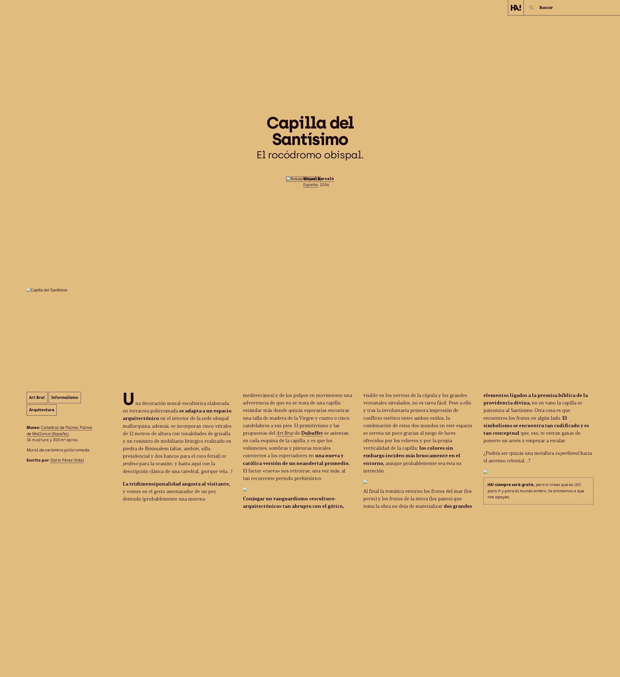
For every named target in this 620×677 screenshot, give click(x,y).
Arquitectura (41, 410)
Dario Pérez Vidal (67, 460)
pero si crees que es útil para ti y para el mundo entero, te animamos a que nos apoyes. (536, 490)
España (310, 185)
